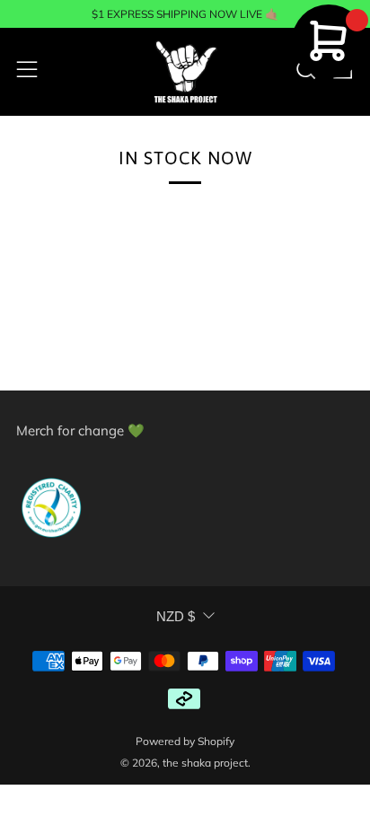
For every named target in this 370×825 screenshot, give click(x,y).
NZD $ (175, 616)
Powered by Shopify (185, 741)
